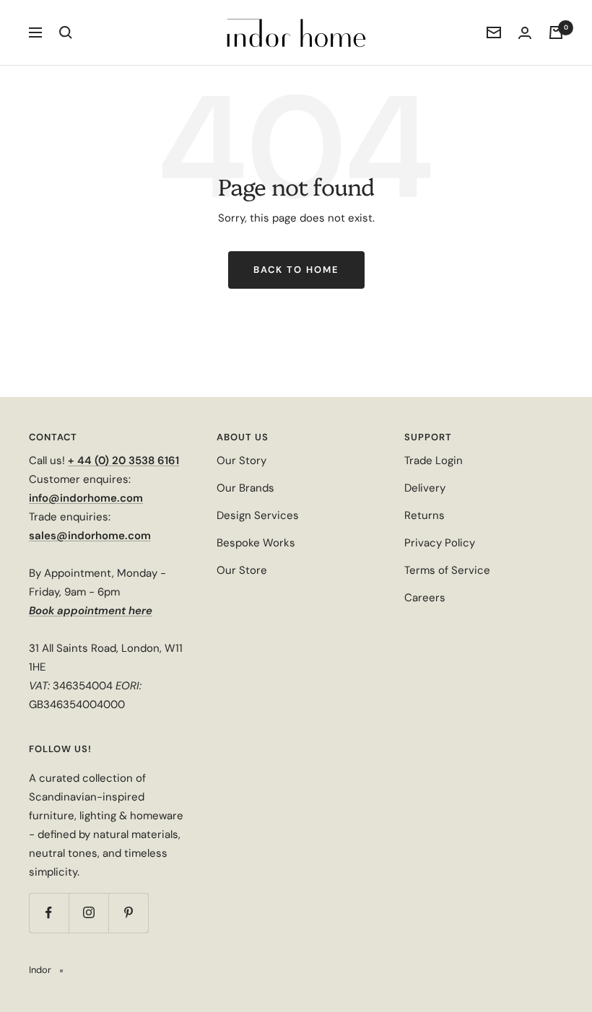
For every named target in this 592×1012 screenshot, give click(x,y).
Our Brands (245, 488)
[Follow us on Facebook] (49, 913)
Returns (424, 515)
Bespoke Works (256, 543)
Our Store (242, 570)
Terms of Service (447, 570)
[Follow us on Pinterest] (128, 913)
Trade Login (433, 460)
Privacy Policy (439, 543)
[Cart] (556, 32)
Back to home (296, 269)
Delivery (424, 488)
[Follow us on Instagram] (88, 913)
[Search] (65, 32)
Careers (424, 597)
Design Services (258, 515)
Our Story (241, 460)
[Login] (524, 33)
